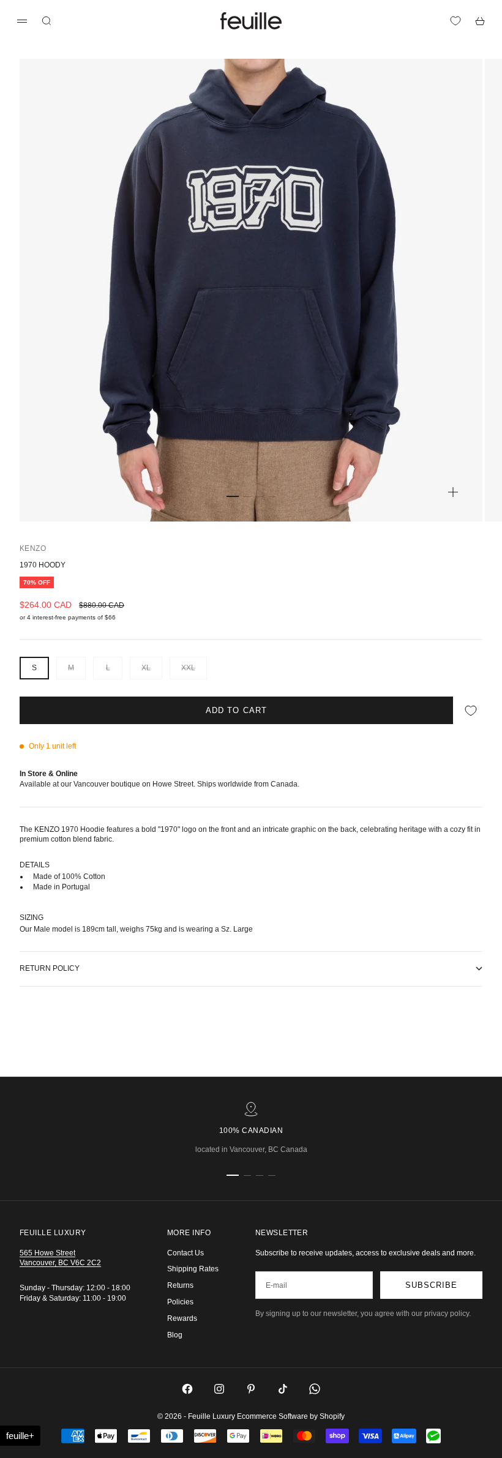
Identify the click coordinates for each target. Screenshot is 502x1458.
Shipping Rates (193, 1269)
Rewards (182, 1318)
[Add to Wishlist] (470, 710)
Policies (180, 1302)
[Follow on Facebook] (187, 1389)
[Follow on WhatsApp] (315, 1389)
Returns (180, 1285)
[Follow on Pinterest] (251, 1389)
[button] (20, 1436)
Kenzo (33, 548)
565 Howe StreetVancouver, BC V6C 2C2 (60, 1258)
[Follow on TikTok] (283, 1389)
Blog (174, 1335)
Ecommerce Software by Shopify (291, 1416)
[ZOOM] (453, 492)
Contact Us (185, 1253)
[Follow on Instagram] (219, 1389)
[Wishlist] (455, 21)
